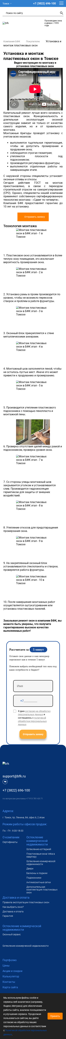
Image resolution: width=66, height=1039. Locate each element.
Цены (6, 965)
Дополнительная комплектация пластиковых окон (42, 890)
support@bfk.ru (14, 776)
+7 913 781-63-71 (34, 798)
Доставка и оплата (13, 911)
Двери (29, 868)
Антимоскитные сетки (38, 882)
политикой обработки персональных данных (32, 721)
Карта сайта (10, 987)
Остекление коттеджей (38, 849)
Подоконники (33, 877)
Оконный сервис (12, 934)
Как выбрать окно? (13, 907)
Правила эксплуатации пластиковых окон (26, 902)
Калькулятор (11, 976)
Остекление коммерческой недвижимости (40, 862)
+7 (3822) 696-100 (44, 3)
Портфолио (10, 960)
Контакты (9, 981)
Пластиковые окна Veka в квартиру (40, 855)
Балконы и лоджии (36, 873)
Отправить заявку (34, 216)
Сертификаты (10, 842)
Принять (55, 1016)
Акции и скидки (12, 971)
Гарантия (8, 916)
